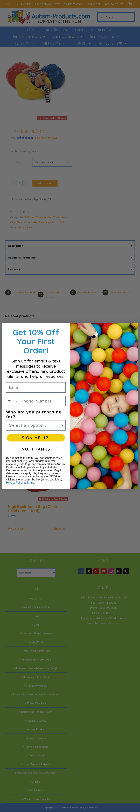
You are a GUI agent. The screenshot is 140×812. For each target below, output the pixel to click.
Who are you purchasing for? (34, 414)
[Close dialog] (133, 328)
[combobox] (12, 401)
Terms (30, 482)
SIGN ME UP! (36, 437)
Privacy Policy (14, 482)
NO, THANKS (36, 449)
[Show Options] (62, 425)
